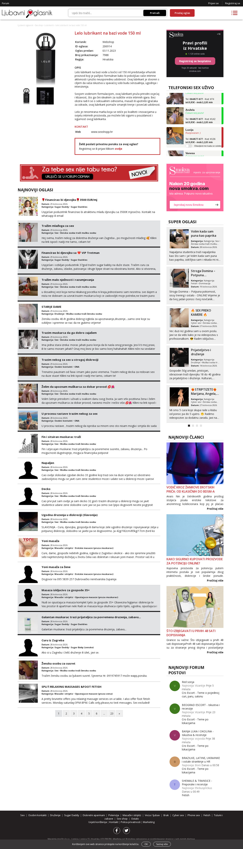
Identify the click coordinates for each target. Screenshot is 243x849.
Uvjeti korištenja (97, 822)
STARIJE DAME (51, 307)
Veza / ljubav (152, 815)
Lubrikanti (49, 25)
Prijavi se (213, 3)
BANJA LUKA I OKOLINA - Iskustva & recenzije (198, 733)
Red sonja (188, 682)
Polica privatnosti (131, 822)
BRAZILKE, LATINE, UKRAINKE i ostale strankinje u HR (201, 759)
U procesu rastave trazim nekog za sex (70, 413)
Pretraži (155, 13)
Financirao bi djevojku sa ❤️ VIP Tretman (70, 253)
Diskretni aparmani (94, 815)
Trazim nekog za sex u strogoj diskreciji (70, 360)
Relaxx (196, 389)
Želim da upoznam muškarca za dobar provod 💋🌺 (78, 386)
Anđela (190, 102)
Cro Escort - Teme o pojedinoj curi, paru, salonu (200, 694)
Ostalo (135, 818)
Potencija (113, 815)
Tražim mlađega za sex (58, 226)
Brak (166, 815)
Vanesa (190, 146)
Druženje (59, 313)
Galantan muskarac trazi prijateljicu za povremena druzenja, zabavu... (91, 617)
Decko (46, 489)
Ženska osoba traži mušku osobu (78, 232)
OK (146, 844)
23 (111, 713)
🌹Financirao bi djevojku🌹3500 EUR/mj (69, 200)
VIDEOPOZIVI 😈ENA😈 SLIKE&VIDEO (205, 352)
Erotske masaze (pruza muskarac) (94, 548)
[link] (194, 187)
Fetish (185, 795)
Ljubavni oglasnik (25, 25)
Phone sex (194, 815)
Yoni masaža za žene (56, 567)
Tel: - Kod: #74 (199, 94)
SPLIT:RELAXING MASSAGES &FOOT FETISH (71, 686)
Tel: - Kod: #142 (200, 114)
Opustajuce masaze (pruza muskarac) (96, 597)
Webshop (108, 42)
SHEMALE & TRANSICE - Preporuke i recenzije (197, 782)
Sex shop (39, 25)
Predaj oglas (182, 13)
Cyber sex (196, 243)
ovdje (118, 148)
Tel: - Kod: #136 (200, 134)
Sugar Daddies (79, 206)
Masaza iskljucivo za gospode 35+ (66, 590)
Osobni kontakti (63, 366)
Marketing (149, 822)
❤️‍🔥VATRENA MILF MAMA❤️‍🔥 (203, 233)
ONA (76, 366)
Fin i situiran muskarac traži (61, 437)
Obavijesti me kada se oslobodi (208, 139)
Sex (56, 232)
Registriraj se (232, 3)
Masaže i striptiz (63, 548)
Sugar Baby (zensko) (82, 647)
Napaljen (48, 463)
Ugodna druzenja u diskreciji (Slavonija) (70, 515)
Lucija (189, 122)
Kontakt (114, 822)
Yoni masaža (50, 541)
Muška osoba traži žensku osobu (84, 313)
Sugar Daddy (61, 206)
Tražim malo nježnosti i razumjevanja (68, 280)
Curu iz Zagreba (53, 640)
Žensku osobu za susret (58, 663)
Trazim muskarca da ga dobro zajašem (69, 333)
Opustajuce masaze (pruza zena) (94, 693)
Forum (5, 3)
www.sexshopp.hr (102, 132)
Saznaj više (162, 844)
